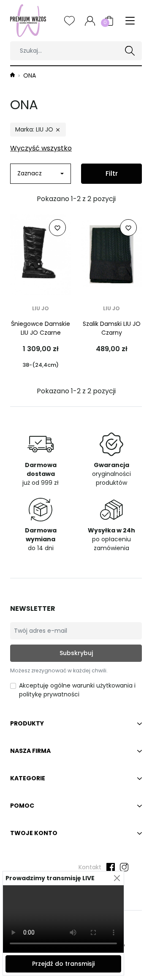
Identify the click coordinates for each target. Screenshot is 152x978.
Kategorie (27, 778)
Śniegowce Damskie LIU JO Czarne (40, 328)
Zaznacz (29, 173)
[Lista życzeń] (69, 21)
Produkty (27, 723)
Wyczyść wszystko (41, 148)
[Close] (116, 878)
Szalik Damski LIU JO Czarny (112, 328)
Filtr (112, 173)
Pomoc (22, 805)
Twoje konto (33, 833)
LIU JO (40, 308)
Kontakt (90, 867)
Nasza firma (30, 751)
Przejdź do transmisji (63, 963)
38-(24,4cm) (40, 365)
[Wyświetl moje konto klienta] (90, 20)
